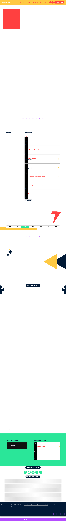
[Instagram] (62, 514)
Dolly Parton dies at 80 (19, 267)
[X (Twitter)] (51, 514)
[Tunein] (53, 514)
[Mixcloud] (60, 514)
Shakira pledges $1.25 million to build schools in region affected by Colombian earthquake (52, 265)
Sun (56, 226)
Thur (33, 226)
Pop (7, 155)
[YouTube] (50, 514)
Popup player (59, 2)
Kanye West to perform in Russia (52, 259)
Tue (17, 226)
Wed (25, 226)
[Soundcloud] (59, 514)
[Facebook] (64, 514)
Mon (10, 226)
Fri (41, 226)
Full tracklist (28, 200)
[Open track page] (29, 519)
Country (10, 265)
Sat (48, 226)
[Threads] (55, 514)
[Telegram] (57, 514)
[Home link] (6, 2)
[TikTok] (54, 514)
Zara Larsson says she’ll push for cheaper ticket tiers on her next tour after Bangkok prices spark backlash (52, 270)
